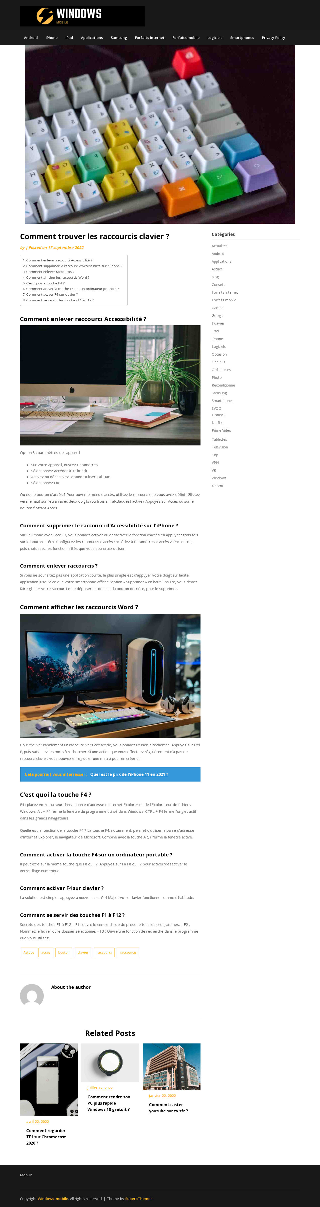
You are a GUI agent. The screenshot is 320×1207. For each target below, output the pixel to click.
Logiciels (215, 37)
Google (218, 315)
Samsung (119, 37)
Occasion (219, 354)
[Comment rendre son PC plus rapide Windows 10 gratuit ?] (110, 1060)
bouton (64, 952)
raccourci (104, 952)
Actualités (220, 245)
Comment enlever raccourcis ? (50, 271)
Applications (92, 37)
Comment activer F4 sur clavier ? (52, 294)
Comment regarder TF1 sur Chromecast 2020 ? (46, 1137)
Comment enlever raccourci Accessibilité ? (59, 260)
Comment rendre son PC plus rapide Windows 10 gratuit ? (109, 1103)
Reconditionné (223, 385)
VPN (215, 462)
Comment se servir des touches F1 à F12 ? (60, 300)
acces (45, 952)
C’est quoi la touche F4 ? (45, 283)
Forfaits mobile (186, 37)
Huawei (218, 323)
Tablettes (219, 439)
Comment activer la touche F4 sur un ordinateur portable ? (72, 288)
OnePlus (218, 362)
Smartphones (242, 37)
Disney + (219, 414)
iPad (69, 37)
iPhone (52, 37)
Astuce (29, 952)
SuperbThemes (138, 1198)
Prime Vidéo (221, 430)
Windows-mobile (53, 1198)
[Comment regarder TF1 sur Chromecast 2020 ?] (49, 1077)
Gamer (217, 307)
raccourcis (128, 952)
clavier (83, 952)
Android (31, 37)
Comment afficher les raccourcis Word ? (58, 277)
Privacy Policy (273, 37)
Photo (217, 377)
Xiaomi (217, 485)
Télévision (220, 447)
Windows (219, 478)
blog (215, 276)
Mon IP (26, 1175)
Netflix (217, 422)
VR (214, 470)
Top (215, 454)
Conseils (218, 284)
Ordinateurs (221, 369)
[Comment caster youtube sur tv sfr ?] (171, 1064)
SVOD (216, 408)
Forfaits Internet (149, 37)
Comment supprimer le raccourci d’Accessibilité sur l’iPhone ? (74, 266)
